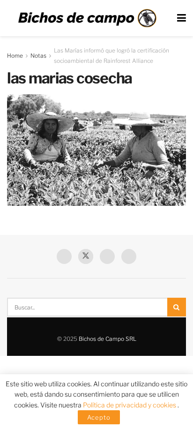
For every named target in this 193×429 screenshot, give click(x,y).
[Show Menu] (181, 18)
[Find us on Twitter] (85, 256)
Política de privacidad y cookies (130, 405)
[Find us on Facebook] (64, 256)
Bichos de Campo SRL (107, 338)
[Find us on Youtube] (107, 256)
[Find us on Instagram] (128, 256)
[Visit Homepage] (87, 18)
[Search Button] (176, 307)
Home (15, 55)
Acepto (99, 417)
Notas (38, 55)
